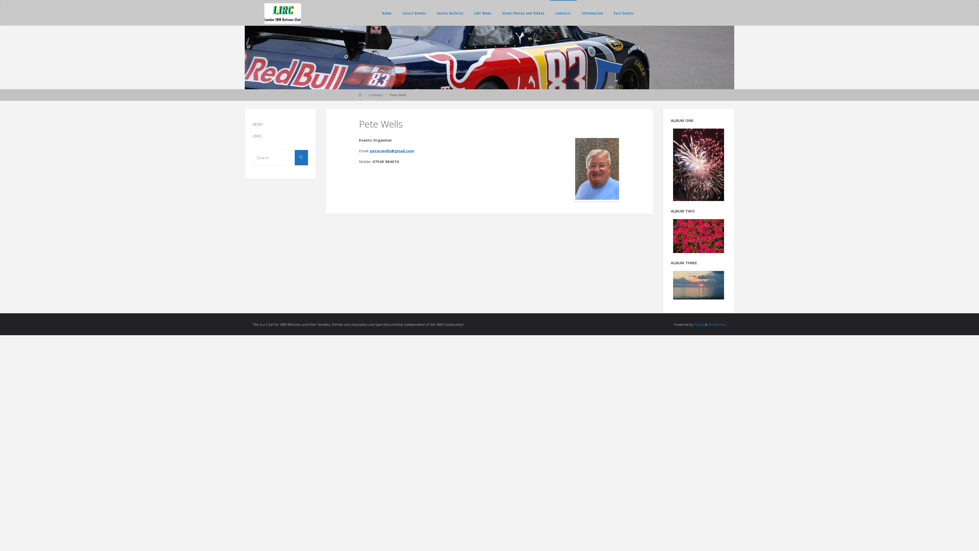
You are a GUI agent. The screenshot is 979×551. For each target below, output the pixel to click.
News (258, 124)
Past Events (624, 13)
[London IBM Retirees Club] (282, 13)
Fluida (698, 295)
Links (257, 136)
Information (592, 13)
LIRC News (483, 13)
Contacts (563, 13)
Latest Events (414, 13)
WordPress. (717, 295)
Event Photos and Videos (524, 13)
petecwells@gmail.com (392, 150)
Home (387, 13)
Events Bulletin (450, 13)
